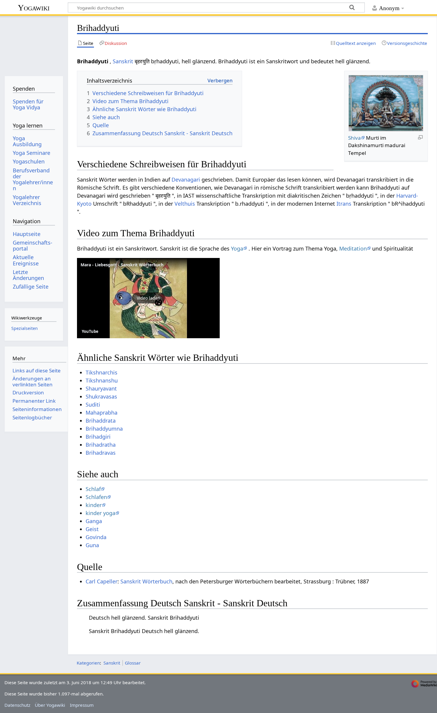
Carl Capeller (101, 581)
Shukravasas (101, 396)
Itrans (344, 203)
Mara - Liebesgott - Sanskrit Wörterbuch (122, 264)
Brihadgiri (98, 436)
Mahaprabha (101, 412)
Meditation (353, 248)
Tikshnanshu (102, 380)
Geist (92, 529)
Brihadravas (101, 452)
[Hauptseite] (34, 44)
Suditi (93, 404)
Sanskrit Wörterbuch (146, 581)
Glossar (133, 663)
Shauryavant (101, 388)
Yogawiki (34, 7)
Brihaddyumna (104, 428)
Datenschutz (17, 705)
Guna (92, 545)
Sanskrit (123, 61)
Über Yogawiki (50, 705)
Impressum (82, 705)
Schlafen (96, 496)
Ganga (94, 521)
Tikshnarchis (101, 372)
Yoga (237, 248)
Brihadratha (101, 444)
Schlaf (93, 488)
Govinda (96, 537)
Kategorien (88, 663)
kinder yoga (100, 513)
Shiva (354, 137)
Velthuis (185, 203)
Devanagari (186, 179)
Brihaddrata (101, 420)
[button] (148, 298)
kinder (94, 505)
